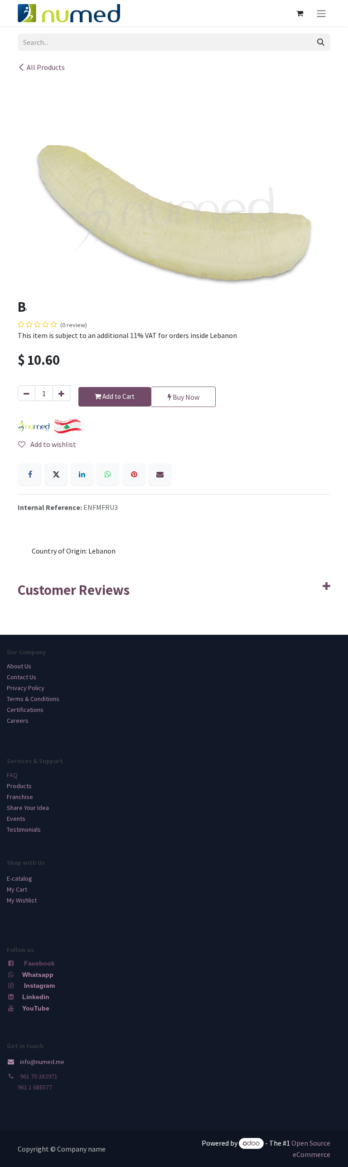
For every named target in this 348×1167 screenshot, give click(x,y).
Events (16, 818)
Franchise (20, 797)
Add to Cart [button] (118, 396)
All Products (46, 67)
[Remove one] (26, 393)
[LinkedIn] (82, 474)
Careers (18, 720)
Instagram (39, 985)
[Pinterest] (134, 474)
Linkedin (34, 996)
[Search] (320, 42)
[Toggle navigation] (321, 13)
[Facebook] (30, 474)
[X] (56, 474)
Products (19, 786)
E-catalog (19, 878)
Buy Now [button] (185, 397)
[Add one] (61, 393)
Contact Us (21, 677)
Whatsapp (37, 974)
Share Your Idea (28, 808)
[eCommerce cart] (299, 13)
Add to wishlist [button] (52, 444)
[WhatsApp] (108, 474)
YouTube (35, 1008)
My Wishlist (22, 900)
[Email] (160, 474)
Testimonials (24, 829)
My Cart (17, 889)
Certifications (25, 710)
